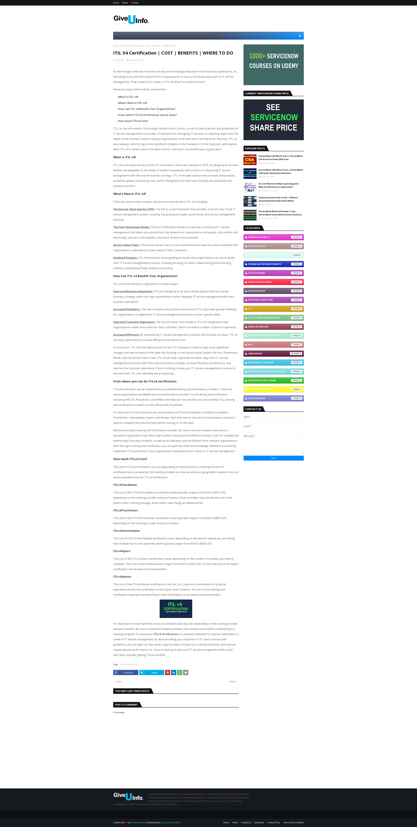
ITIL (122, 45)
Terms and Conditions (293, 822)
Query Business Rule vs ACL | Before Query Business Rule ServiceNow (278, 199)
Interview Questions (271, 299)
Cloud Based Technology (271, 255)
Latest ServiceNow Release (271, 317)
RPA (271, 344)
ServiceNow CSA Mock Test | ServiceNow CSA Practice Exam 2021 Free (281, 157)
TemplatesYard (138, 822)
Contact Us (246, 822)
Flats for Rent (271, 273)
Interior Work (271, 290)
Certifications (126, 664)
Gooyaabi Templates (170, 822)
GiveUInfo (120, 60)
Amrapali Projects (271, 237)
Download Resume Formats (271, 264)
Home (116, 2)
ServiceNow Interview (271, 389)
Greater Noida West (271, 281)
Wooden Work (271, 398)
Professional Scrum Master (271, 335)
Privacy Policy (274, 822)
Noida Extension (271, 326)
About (125, 2)
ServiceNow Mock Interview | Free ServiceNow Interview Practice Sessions (280, 213)
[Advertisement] (244, 19)
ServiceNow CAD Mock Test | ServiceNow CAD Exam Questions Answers (281, 171)
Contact (134, 2)
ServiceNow (271, 353)
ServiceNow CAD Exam (271, 362)
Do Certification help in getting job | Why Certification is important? (279, 185)
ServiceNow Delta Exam (271, 380)
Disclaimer (259, 822)
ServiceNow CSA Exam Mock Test (271, 371)
